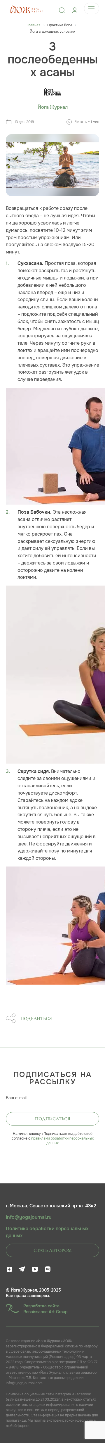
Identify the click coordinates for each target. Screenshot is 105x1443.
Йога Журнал (53, 107)
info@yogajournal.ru (28, 1217)
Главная (33, 25)
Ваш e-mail (16, 1097)
